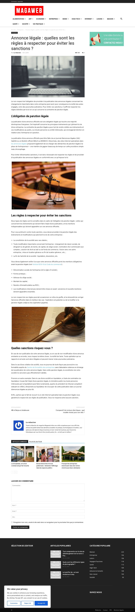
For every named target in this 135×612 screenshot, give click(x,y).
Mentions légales (119, 610)
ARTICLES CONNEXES (19, 442)
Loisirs (99, 19)
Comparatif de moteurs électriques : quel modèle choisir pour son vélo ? (70, 411)
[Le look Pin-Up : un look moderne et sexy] (55, 575)
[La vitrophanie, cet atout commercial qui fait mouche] (22, 454)
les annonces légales (19, 144)
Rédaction (98, 610)
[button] (121, 19)
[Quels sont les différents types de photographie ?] (55, 564)
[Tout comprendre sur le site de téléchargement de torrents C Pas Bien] (55, 554)
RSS (111, 610)
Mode (65, 19)
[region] (27, 597)
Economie (40, 19)
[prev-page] (12, 472)
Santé (15, 24)
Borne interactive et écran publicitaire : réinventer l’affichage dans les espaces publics (47, 466)
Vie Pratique (38, 24)
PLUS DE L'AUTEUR (35, 442)
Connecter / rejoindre (17, 1)
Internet (88, 19)
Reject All (27, 603)
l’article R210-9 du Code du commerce (47, 264)
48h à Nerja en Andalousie (20, 410)
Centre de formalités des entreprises (41, 367)
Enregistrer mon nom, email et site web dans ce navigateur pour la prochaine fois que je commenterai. (48, 522)
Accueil (13, 30)
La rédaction (17, 52)
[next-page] (16, 472)
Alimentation (18, 19)
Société (25, 24)
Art (30, 19)
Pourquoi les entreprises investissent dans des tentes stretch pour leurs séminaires (71, 466)
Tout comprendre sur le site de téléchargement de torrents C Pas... (73, 554)
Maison (110, 19)
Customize (14, 603)
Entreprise (53, 19)
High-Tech (76, 19)
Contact (105, 610)
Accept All (41, 603)
